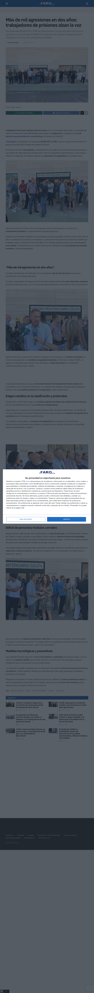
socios (27, 481)
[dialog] (47, 496)
